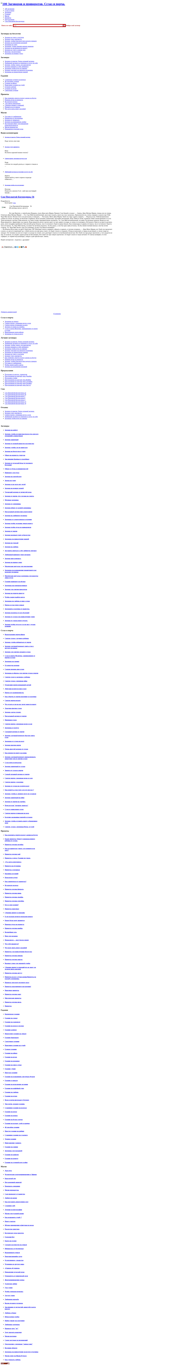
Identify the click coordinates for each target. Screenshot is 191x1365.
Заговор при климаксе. (13, 558)
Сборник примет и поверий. (14, 105)
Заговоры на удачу (11, 44)
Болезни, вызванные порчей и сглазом (18, 817)
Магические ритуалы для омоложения (19, 566)
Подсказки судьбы (11, 378)
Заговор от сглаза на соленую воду (17, 786)
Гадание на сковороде (12, 1022)
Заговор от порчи (11, 531)
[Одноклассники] (20, 247)
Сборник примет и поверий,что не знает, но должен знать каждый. (20, 968)
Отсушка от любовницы (13, 116)
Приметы (8, 1006)
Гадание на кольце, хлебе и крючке (17, 1123)
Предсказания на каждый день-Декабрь (18, 376)
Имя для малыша (11, 936)
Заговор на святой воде (13, 476)
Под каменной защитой (13, 1182)
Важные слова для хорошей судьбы (17, 963)
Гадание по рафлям (12, 1154)
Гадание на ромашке (12, 1061)
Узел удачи (8, 1287)
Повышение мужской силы (14, 129)
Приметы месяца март (13, 994)
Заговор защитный (11, 440)
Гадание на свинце (11, 1147)
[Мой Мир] (22, 247)
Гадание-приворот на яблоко (15, 581)
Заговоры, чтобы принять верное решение (19, 46)
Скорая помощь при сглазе (14, 669)
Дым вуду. (8, 1170)
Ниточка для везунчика (13, 52)
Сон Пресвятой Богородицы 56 (17, 197)
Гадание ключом (10, 87)
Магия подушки (10, 1336)
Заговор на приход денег (13, 562)
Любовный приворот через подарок (17, 554)
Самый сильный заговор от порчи (17, 774)
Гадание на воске (11, 1112)
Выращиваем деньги (12, 1252)
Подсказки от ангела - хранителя (16, 374)
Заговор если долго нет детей (15, 484)
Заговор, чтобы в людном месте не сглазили (20, 794)
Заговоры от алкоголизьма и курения (18, 519)
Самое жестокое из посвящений (16, 1340)
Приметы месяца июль (13, 1002)
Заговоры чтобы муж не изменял (16, 68)
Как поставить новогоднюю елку (16, 1202)
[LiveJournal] (24, 247)
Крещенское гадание (12, 1014)
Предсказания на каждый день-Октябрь (18, 383)
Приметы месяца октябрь (14, 844)
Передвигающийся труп (13, 1256)
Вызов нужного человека (14, 1303)
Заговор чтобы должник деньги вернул (19, 523)
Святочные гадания (11, 90)
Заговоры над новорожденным (16, 585)
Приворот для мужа (12, 473)
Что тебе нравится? (12, 944)
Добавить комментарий (9, 312)
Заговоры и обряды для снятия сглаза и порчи (21, 673)
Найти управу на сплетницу (15, 1320)
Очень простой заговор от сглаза (16, 749)
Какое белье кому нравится (15, 920)
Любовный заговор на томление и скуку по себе (21, 63)
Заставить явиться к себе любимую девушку (21, 551)
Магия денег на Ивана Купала (16, 1356)
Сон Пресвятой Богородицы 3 (15, 400)
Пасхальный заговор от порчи (15, 716)
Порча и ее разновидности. (14, 692)
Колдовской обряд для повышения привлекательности (16, 124)
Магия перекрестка (11, 127)
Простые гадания (11, 1073)
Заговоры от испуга (12, 728)
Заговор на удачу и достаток (14, 37)
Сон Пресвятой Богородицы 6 (15, 398)
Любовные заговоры (12, 1324)
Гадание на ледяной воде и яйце (16, 1162)
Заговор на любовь (11, 547)
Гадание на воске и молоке (14, 1026)
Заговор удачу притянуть (13, 39)
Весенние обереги (11, 1348)
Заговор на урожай (11, 543)
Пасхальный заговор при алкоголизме (18, 512)
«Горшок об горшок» (12, 1268)
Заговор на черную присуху (14, 593)
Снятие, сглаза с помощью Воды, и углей (19, 827)
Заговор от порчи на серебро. (15, 327)
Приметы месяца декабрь (14, 897)
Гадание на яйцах (11, 83)
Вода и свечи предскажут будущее (17, 1100)
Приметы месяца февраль (14, 889)
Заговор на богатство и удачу (15, 451)
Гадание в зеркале (11, 1080)
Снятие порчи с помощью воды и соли (19, 778)
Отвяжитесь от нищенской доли (16, 1276)
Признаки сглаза (11, 720)
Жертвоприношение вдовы (14, 1280)
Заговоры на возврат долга (14, 53)
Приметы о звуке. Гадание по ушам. (18, 858)
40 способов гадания (12, 81)
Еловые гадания (11, 1049)
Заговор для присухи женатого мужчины (19, 70)
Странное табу (10, 1206)
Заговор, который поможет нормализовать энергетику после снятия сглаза (20, 758)
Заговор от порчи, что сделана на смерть (19, 496)
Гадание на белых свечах (14, 1119)
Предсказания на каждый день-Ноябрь (18, 380)
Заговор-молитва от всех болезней (17, 613)
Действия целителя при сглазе (15, 689)
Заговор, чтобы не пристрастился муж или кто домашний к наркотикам (21, 435)
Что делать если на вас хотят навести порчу (20, 704)
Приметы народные (12, 909)
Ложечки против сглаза (13, 708)
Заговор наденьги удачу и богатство (17, 535)
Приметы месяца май (12, 854)
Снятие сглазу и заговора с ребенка (17, 677)
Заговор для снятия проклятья (16, 589)
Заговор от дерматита (12, 120)
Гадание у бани (10, 1069)
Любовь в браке (10, 1313)
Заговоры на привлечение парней (16, 72)
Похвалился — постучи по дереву (17, 940)
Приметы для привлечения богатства (18, 951)
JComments (57, 314)
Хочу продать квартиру (13, 1332)
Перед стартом (10, 1221)
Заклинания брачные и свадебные (17, 459)
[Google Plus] (26, 247)
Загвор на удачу (10, 480)
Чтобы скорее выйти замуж (14, 365)
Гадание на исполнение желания (16, 1084)
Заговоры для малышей (13, 1151)
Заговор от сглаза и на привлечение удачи (20, 617)
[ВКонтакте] (15, 247)
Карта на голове (11, 1241)
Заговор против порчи (13, 745)
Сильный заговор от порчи (14, 732)
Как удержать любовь (12, 1360)
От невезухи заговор (12, 665)
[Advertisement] (57, 278)
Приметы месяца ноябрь (14, 928)
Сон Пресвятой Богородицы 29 (15, 394)
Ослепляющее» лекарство (14, 1260)
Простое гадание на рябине (14, 1131)
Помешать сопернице (12, 1186)
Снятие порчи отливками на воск (16, 325)
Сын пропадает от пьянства (15, 1194)
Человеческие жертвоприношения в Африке (21, 1174)
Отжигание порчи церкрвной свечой (18, 685)
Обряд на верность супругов (15, 455)
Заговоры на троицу (12, 321)
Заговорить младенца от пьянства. (17, 609)
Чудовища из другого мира (14, 1264)
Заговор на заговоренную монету (16, 48)
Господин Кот (10, 1237)
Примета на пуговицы (12, 107)
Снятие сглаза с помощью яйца (16, 681)
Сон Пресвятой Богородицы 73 (15, 402)
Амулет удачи (10, 1295)
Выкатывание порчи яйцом (14, 332)
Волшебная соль (11, 932)
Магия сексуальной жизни (14, 1213)
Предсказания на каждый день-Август (18, 385)
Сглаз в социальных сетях (14, 809)
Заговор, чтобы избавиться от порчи (18, 642)
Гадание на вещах (11, 1115)
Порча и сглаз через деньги (14, 605)
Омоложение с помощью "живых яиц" (19, 1344)
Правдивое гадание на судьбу (15, 85)
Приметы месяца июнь (13, 893)
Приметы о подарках (12, 870)
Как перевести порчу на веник (16, 753)
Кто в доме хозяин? (12, 905)
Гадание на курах (11, 1096)
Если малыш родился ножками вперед (19, 916)
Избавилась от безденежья (14, 118)
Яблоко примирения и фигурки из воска (19, 1225)
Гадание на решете (11, 1158)
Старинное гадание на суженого (16, 1135)
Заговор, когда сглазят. (13, 712)
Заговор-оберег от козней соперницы (18, 508)
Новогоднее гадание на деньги (15, 1034)
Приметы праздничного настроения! (18, 986)
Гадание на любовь (11, 1092)
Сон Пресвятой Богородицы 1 (15, 396)
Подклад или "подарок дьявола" (16, 805)
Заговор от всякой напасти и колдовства (19, 443)
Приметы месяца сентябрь (14, 901)
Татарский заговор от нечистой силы (18, 492)
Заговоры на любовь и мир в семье (17, 601)
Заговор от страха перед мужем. (16, 620)
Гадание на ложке (11, 1018)
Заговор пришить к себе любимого (16, 66)
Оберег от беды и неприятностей (16, 469)
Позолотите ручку (11, 877)
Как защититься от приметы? (15, 881)
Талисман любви (11, 1284)
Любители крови (11, 1198)
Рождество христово (12, 1229)
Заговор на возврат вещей (14, 488)
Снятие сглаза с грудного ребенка (17, 638)
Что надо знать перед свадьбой (15, 109)
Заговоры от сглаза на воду (14, 334)
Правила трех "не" (12, 1328)
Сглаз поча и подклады (13, 762)
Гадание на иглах (11, 88)
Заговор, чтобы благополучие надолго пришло (21, 41)
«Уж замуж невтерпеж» (13, 103)
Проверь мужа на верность (14, 100)
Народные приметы (12, 990)
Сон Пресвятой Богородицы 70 (15, 403)
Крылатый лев (10, 1178)
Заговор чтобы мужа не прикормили (18, 527)
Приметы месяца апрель (13, 959)
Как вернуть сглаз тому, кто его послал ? (19, 790)
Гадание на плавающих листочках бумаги (20, 1076)
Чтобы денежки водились (14, 1291)
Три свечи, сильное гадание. (15, 1104)
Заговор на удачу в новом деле (15, 50)
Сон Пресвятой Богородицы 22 (15, 393)
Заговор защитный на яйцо (14, 797)
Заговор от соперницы (13, 504)
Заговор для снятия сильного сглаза (18, 652)
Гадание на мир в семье (13, 1065)
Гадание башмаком (12, 1037)
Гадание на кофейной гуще (14, 1088)
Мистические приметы (13, 998)
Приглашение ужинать (13, 1143)
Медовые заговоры (12, 500)
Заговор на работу (11, 430)
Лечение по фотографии (13, 1210)
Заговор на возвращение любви (15, 122)
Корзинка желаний (11, 873)
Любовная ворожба (12, 1299)
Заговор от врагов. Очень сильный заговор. (19, 61)
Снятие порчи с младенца (14, 782)
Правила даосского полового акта (17, 982)
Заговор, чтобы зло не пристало (16, 447)
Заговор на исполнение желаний (16, 43)
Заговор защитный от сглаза (15, 766)
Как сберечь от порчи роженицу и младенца (20, 696)
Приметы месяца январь (14, 955)
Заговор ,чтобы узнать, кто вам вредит (18, 65)
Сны (14, 203)
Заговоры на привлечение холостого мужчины (21, 1352)
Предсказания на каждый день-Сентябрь (18, 381)
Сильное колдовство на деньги (16, 1245)
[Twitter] (18, 247)
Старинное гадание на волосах (15, 79)
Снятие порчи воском (12, 700)
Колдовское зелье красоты (14, 1233)
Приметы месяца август (13, 973)
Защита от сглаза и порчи (14, 770)
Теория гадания (10, 1139)
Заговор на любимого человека (16, 515)
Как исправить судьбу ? (13, 1217)
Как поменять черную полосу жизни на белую (20, 98)
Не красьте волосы (11, 102)
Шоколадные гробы (12, 1317)
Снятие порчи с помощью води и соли (16, 158)
